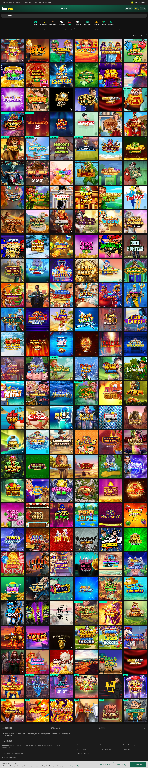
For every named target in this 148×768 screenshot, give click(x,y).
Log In (143, 8)
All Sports (64, 9)
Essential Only (121, 765)
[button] (22, 60)
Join (136, 8)
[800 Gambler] (7, 728)
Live (75, 9)
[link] (12, 50)
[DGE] (102, 728)
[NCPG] (55, 728)
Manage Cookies (104, 765)
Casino (84, 9)
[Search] (4, 16)
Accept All (138, 765)
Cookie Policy (75, 766)
